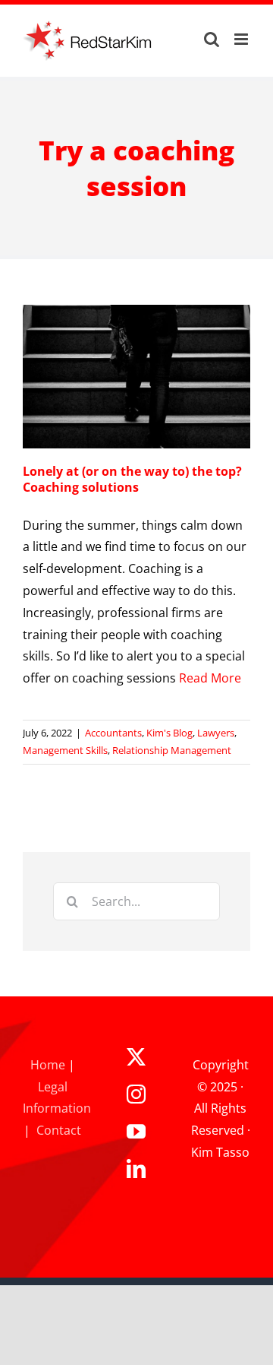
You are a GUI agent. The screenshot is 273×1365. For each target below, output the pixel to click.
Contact (58, 1130)
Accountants (113, 733)
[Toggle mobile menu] (242, 39)
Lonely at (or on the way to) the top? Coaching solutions (132, 479)
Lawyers (215, 733)
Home (47, 1064)
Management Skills (65, 750)
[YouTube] (136, 1131)
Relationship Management (171, 750)
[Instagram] (136, 1094)
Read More (210, 678)
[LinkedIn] (136, 1168)
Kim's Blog (169, 733)
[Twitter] (136, 1057)
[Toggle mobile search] (211, 39)
